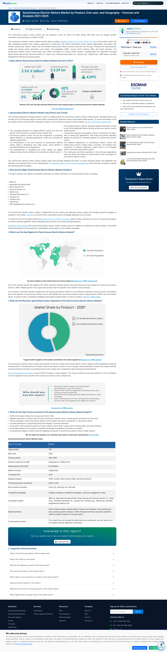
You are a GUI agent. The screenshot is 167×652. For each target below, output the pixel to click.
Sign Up (138, 611)
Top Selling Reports (113, 3)
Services (100, 3)
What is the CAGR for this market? (22, 559)
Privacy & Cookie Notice (23, 644)
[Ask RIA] (161, 646)
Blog (60, 611)
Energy (10, 621)
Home (10, 8)
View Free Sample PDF (138, 67)
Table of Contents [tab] (35, 29)
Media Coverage (65, 617)
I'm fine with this (156, 648)
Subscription (38, 611)
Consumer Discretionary (16, 614)
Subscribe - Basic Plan (131, 53)
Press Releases (64, 614)
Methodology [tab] (54, 29)
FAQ (86, 614)
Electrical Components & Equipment (25, 8)
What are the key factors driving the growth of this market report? (34, 589)
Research (62, 621)
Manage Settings (140, 648)
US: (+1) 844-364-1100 (121, 621)
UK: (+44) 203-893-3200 (122, 625)
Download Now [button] (63, 542)
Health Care (12, 627)
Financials (11, 624)
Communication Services (16, 611)
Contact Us (88, 621)
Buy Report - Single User (132, 47)
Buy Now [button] (123, 21)
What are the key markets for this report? (25, 583)
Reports (90, 3)
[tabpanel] (62, 280)
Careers (87, 617)
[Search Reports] (134, 3)
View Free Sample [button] (139, 21)
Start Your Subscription (138, 188)
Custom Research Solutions (43, 614)
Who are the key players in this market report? (27, 571)
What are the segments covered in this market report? (30, 565)
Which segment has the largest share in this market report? (31, 595)
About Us (88, 611)
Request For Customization (139, 114)
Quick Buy (140, 62)
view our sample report (91, 297)
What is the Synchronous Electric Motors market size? (30, 553)
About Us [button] (125, 3)
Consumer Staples (14, 617)
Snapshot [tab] (17, 29)
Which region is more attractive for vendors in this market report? (34, 577)
